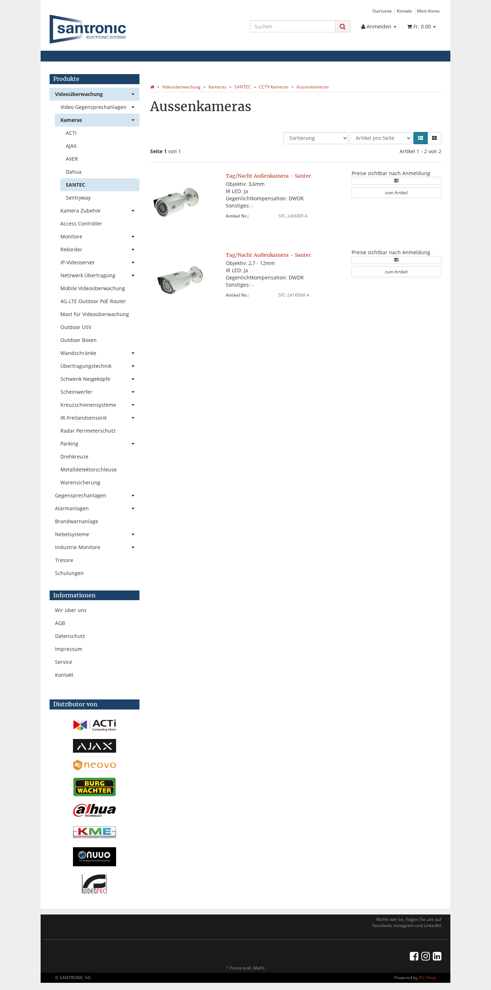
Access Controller (81, 223)
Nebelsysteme (72, 534)
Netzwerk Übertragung (87, 275)
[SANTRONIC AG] (111, 29)
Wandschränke (78, 353)
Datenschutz (70, 636)
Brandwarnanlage (76, 521)
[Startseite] (152, 87)
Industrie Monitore (77, 547)
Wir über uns (71, 610)
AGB (60, 623)
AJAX (71, 145)
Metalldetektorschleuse (88, 469)
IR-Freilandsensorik (83, 417)
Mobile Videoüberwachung (92, 288)
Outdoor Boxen (78, 340)
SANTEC (75, 184)
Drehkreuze (74, 456)
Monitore (71, 236)
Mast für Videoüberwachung (94, 314)
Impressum (68, 648)
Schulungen (69, 573)
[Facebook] (414, 956)
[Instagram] (425, 956)
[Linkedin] (437, 956)
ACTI (71, 132)
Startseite (382, 11)
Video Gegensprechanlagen (93, 107)
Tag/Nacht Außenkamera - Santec (268, 176)
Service (63, 661)
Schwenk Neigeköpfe (85, 378)
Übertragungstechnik (85, 365)
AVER (72, 158)
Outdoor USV (75, 327)
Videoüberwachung (79, 94)
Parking (69, 443)
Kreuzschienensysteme (88, 404)
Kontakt (404, 11)
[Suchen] (343, 26)
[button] (420, 138)
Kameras (71, 120)
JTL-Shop (427, 978)
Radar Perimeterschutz (88, 430)
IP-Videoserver (77, 262)
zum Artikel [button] (396, 193)
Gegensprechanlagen (80, 495)
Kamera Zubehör (80, 210)
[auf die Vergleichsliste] (396, 181)
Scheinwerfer (76, 391)
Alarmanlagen (72, 508)
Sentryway (78, 197)
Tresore (64, 560)
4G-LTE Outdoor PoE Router (93, 301)
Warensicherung (80, 482)
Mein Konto (428, 11)
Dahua (74, 171)
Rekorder (71, 249)
